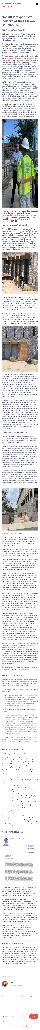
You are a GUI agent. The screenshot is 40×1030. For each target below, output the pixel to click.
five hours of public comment (23, 754)
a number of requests (19, 889)
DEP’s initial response (14, 953)
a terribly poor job (32, 619)
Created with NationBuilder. (20, 1027)
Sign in (4, 1021)
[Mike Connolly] (5, 984)
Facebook (13, 985)
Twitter (21, 985)
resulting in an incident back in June (22, 629)
